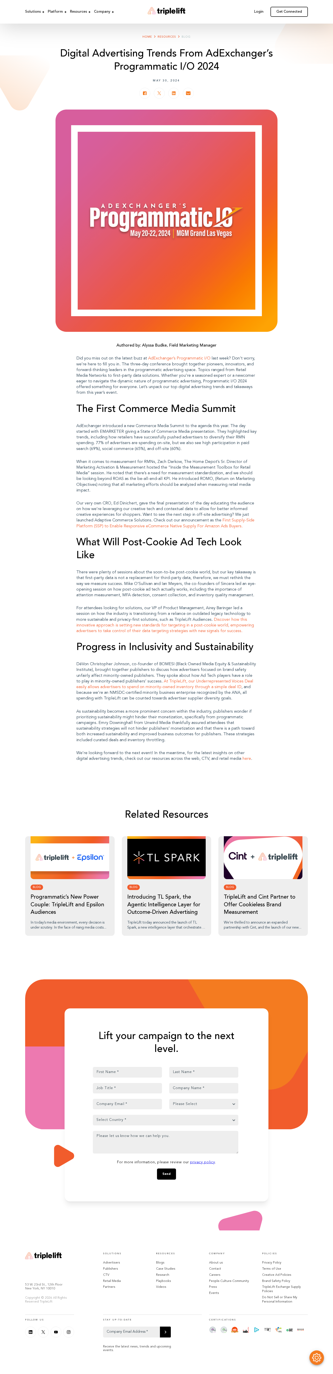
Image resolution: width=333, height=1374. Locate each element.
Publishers (110, 1268)
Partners (109, 1286)
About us (216, 1262)
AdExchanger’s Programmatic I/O (179, 358)
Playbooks (163, 1281)
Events (214, 1293)
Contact (215, 1268)
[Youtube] (56, 1332)
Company (102, 12)
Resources (78, 12)
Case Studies (165, 1268)
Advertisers (111, 1262)
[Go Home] (166, 12)
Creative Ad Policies (276, 1274)
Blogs (160, 1262)
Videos (161, 1286)
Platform (55, 12)
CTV (106, 1274)
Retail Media (112, 1281)
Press (213, 1286)
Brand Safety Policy (276, 1281)
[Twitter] (43, 1332)
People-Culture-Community (229, 1281)
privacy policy (202, 1162)
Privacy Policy (271, 1262)
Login (258, 12)
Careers (214, 1274)
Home (147, 37)
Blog (186, 37)
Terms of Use (271, 1268)
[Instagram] (68, 1332)
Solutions (33, 12)
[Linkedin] (30, 1332)
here (246, 759)
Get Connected (289, 12)
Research (162, 1274)
